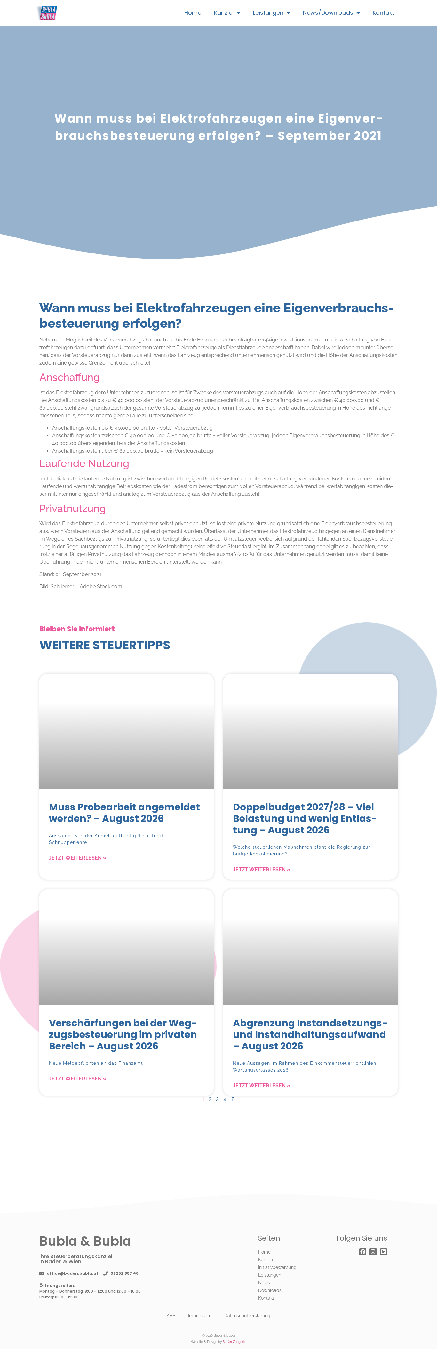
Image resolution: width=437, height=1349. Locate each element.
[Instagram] (373, 1251)
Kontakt (383, 13)
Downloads (270, 1290)
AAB (171, 1315)
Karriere (266, 1259)
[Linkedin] (383, 1251)
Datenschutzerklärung (247, 1315)
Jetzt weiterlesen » (77, 858)
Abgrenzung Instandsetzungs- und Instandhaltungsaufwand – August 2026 (310, 1034)
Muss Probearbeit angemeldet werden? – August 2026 (124, 812)
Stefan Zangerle (234, 1342)
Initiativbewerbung (277, 1267)
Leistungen (268, 13)
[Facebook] (362, 1251)
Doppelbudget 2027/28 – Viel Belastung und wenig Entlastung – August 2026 (305, 818)
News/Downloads (328, 13)
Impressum (199, 1315)
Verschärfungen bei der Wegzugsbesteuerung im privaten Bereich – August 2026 (123, 1034)
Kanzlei (224, 13)
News (264, 1282)
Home (192, 13)
